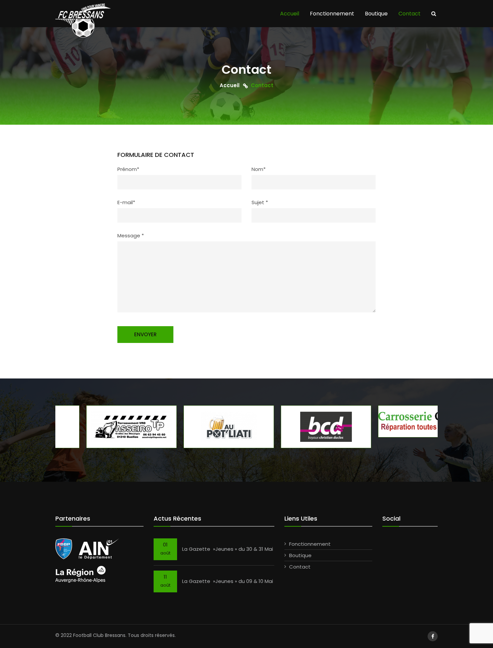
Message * (130, 235)
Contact (409, 13)
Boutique (376, 13)
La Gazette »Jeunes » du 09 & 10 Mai (227, 581)
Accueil (289, 13)
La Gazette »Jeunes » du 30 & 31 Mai (227, 548)
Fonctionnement (332, 13)
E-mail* (126, 202)
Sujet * (260, 202)
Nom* (259, 169)
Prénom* (128, 169)
